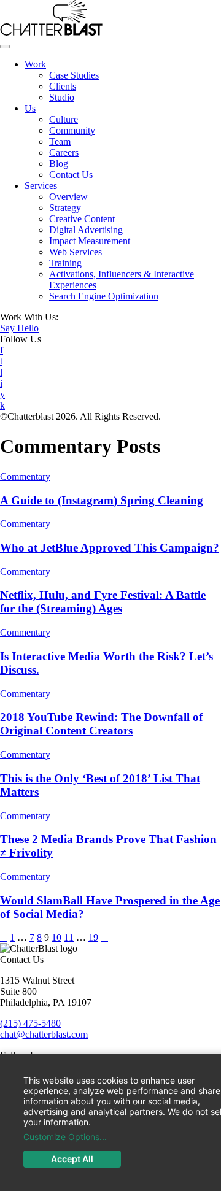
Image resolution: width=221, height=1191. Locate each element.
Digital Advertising (86, 230)
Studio (61, 97)
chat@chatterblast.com (44, 1034)
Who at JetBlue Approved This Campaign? (109, 547)
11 (69, 937)
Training (65, 263)
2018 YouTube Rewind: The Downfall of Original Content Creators (101, 724)
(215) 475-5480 (30, 1023)
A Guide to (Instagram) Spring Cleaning (101, 500)
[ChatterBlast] (51, 32)
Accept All (72, 1159)
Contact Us (71, 174)
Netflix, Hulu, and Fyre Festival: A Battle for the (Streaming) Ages (103, 601)
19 (93, 937)
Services (41, 185)
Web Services (75, 252)
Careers (64, 152)
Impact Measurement (89, 241)
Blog (58, 163)
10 (56, 937)
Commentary (25, 476)
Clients (62, 86)
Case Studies (74, 75)
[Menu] (5, 46)
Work (35, 64)
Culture (63, 119)
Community (72, 130)
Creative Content (82, 219)
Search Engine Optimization (103, 296)
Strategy (65, 207)
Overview (68, 196)
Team (60, 141)
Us (30, 108)
